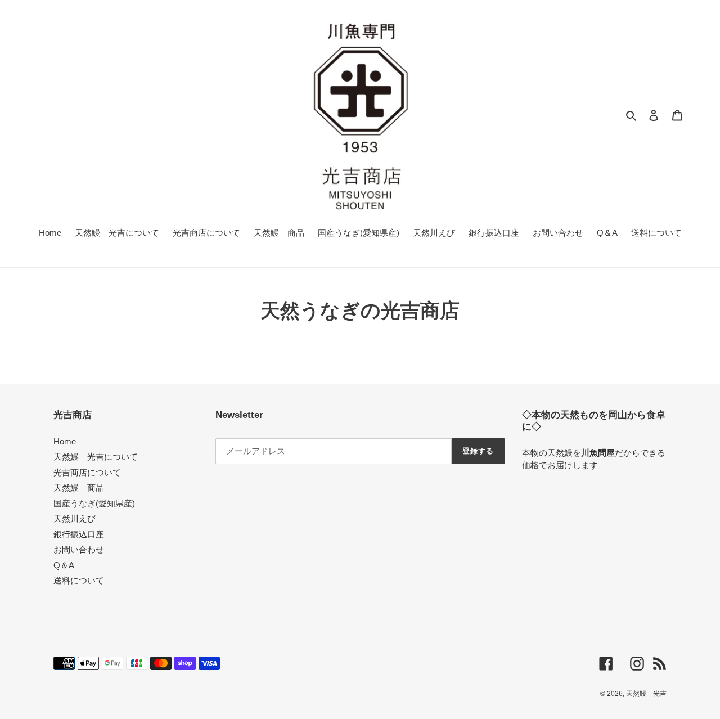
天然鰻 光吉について (95, 456)
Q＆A (63, 565)
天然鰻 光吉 (646, 694)
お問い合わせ (78, 549)
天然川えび (74, 518)
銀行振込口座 (78, 534)
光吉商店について (87, 472)
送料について (78, 580)
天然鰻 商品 (78, 487)
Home (64, 441)
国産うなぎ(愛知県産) (94, 503)
